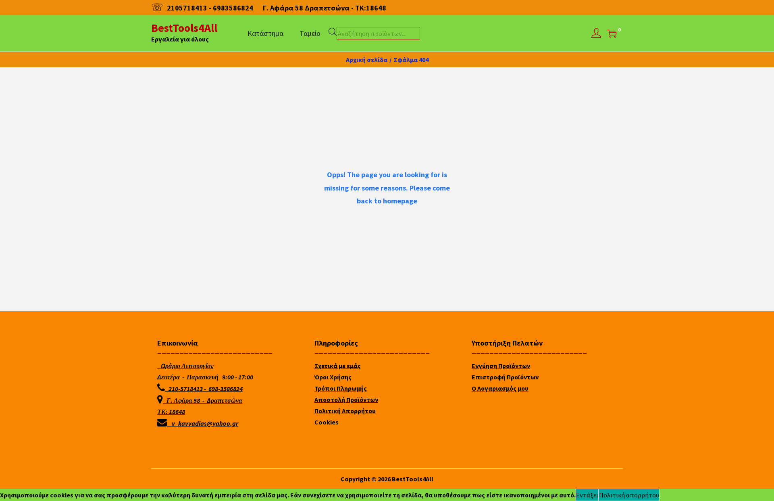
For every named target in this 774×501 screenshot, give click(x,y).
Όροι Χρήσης (333, 377)
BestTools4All (184, 28)
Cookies (326, 422)
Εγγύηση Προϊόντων (501, 366)
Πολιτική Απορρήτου (345, 411)
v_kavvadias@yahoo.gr (205, 423)
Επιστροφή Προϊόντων (505, 377)
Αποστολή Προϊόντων (346, 399)
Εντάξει (587, 495)
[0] (612, 33)
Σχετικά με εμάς (337, 366)
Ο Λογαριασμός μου (500, 388)
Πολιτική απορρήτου (629, 495)
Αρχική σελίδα (366, 60)
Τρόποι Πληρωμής (340, 388)
